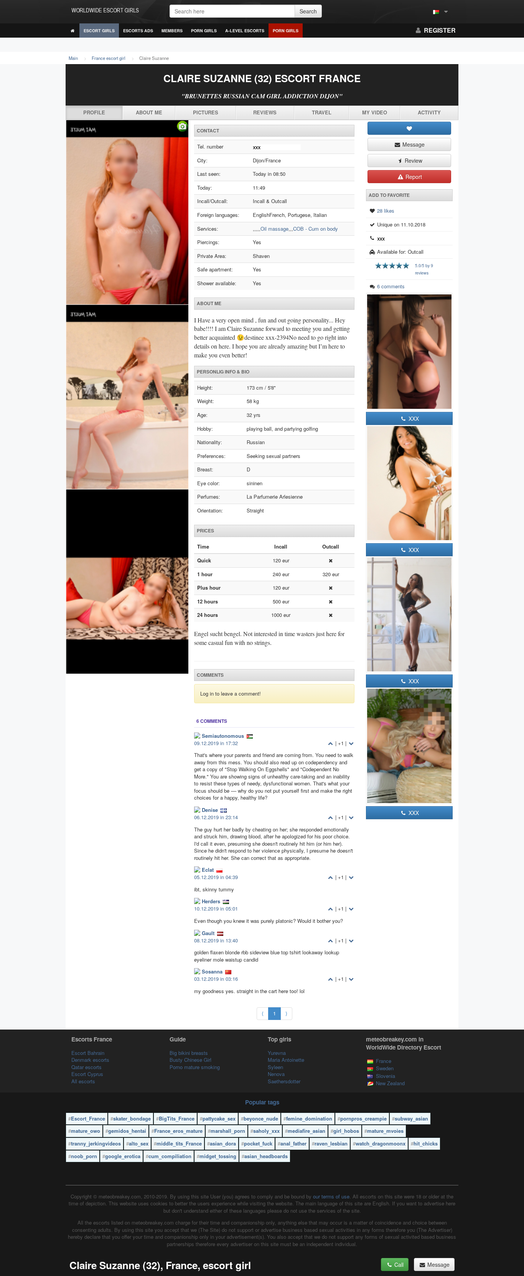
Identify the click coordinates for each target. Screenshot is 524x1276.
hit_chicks (426, 1143)
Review (412, 160)
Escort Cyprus (87, 1074)
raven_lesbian (331, 1143)
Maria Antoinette (286, 1059)
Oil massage (274, 228)
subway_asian (411, 1118)
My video (374, 112)
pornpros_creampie (363, 1118)
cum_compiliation (169, 1156)
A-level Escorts (244, 30)
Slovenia (385, 1075)
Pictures (205, 112)
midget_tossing (217, 1156)
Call (398, 1264)
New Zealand (390, 1083)
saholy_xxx (266, 1130)
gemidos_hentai (127, 1130)
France (383, 1060)
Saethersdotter (284, 1081)
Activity (429, 112)
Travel (321, 112)
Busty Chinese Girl (190, 1059)
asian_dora (223, 1143)
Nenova (276, 1074)
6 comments (391, 286)
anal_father (293, 1143)
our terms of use (331, 1196)
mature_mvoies (385, 1130)
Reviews (265, 112)
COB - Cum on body (315, 228)
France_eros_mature (178, 1130)
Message (413, 144)
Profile (94, 112)
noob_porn (84, 1156)
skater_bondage (132, 1118)
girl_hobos (346, 1130)
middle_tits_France (179, 1143)
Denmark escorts (90, 1059)
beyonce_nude (261, 1118)
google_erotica (122, 1156)
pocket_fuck (258, 1143)
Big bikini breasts (189, 1052)
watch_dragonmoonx (380, 1143)
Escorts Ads (138, 30)
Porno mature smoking (195, 1067)
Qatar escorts (86, 1067)
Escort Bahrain (87, 1052)
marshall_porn (228, 1130)
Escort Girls (99, 30)
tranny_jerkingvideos (96, 1143)
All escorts (83, 1081)
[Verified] (127, 397)
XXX (413, 418)
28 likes (385, 210)
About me (149, 112)
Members (172, 30)
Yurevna (277, 1052)
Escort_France (88, 1118)
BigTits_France (176, 1118)
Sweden (385, 1068)
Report (413, 176)
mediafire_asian (306, 1130)
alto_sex (138, 1143)
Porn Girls (204, 30)
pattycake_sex (219, 1118)
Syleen (275, 1067)
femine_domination (309, 1118)
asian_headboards (266, 1156)
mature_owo (85, 1130)
